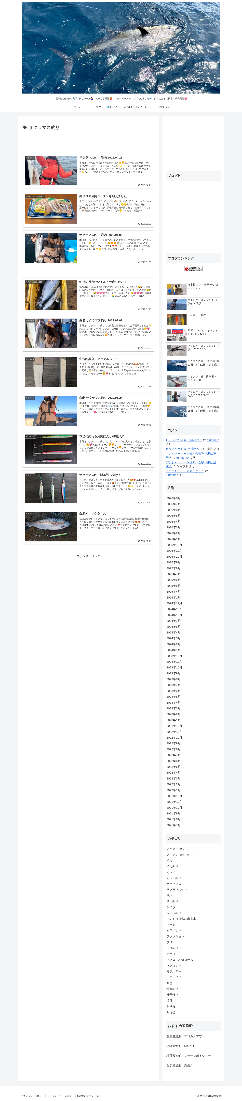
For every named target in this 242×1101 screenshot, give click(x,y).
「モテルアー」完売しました (185, 471)
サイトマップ (54, 1096)
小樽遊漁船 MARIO (180, 1046)
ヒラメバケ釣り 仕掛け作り (184, 440)
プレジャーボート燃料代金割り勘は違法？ (191, 455)
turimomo (213, 440)
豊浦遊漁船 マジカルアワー (185, 1036)
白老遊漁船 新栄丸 (179, 1065)
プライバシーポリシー (32, 1096)
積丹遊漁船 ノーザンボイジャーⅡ (190, 1055)
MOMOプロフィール (88, 1096)
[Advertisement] (88, 140)
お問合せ (69, 1096)
